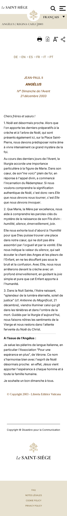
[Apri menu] (62, 8)
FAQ (33, 490)
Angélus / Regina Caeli (19, 24)
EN (23, 57)
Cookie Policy (33, 500)
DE (16, 57)
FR (38, 57)
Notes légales (33, 495)
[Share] (63, 40)
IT (44, 57)
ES (31, 57)
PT (51, 57)
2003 (40, 24)
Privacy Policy (33, 505)
